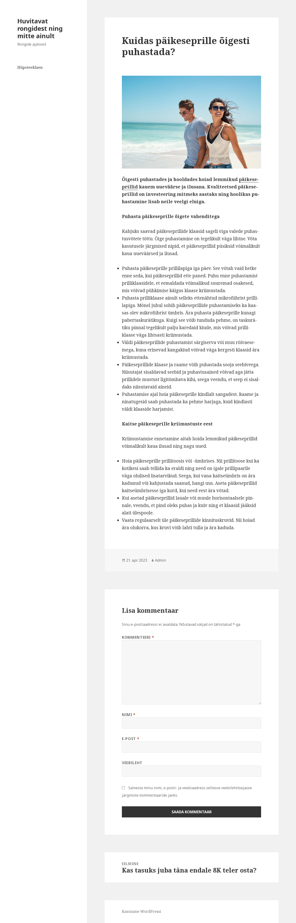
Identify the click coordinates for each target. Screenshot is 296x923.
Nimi (129, 714)
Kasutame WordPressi (141, 911)
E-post (130, 738)
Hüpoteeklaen (30, 67)
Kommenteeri (138, 637)
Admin (160, 560)
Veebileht (132, 762)
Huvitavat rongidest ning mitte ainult (40, 28)
